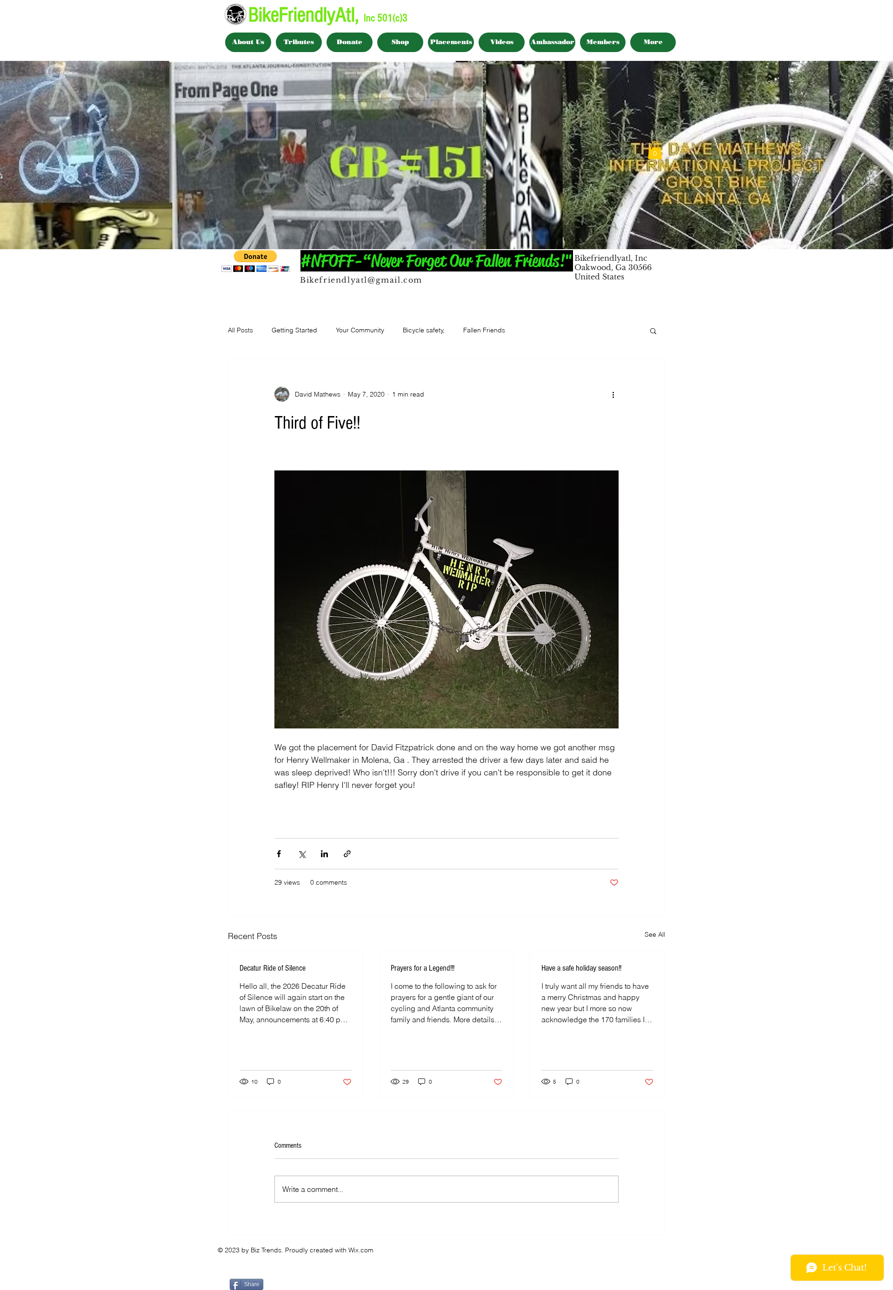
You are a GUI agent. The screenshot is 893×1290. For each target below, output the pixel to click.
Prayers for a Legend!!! (422, 968)
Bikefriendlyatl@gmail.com (361, 279)
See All (655, 934)
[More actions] (613, 394)
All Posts (240, 330)
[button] (654, 150)
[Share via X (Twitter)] (301, 853)
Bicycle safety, (424, 330)
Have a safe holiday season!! (581, 968)
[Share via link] (347, 853)
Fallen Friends (484, 330)
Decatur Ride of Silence (273, 968)
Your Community (360, 330)
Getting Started (294, 330)
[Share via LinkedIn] (324, 853)
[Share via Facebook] (278, 853)
